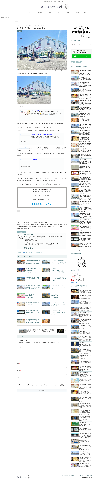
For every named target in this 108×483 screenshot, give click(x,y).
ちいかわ (28, 252)
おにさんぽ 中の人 (29, 234)
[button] (107, 17)
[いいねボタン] (18, 211)
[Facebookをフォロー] (28, 248)
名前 (18, 363)
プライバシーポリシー (81, 475)
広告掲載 (66, 475)
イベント (19, 252)
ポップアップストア (24, 148)
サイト (18, 378)
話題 (24, 252)
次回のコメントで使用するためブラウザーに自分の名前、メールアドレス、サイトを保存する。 (42, 385)
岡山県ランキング (75, 282)
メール (19, 370)
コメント (20, 347)
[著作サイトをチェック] (25, 248)
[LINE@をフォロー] (32, 248)
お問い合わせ (89, 475)
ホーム (62, 475)
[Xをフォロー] (26, 248)
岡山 (41, 252)
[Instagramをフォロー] (30, 248)
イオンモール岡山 (35, 252)
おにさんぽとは (72, 475)
